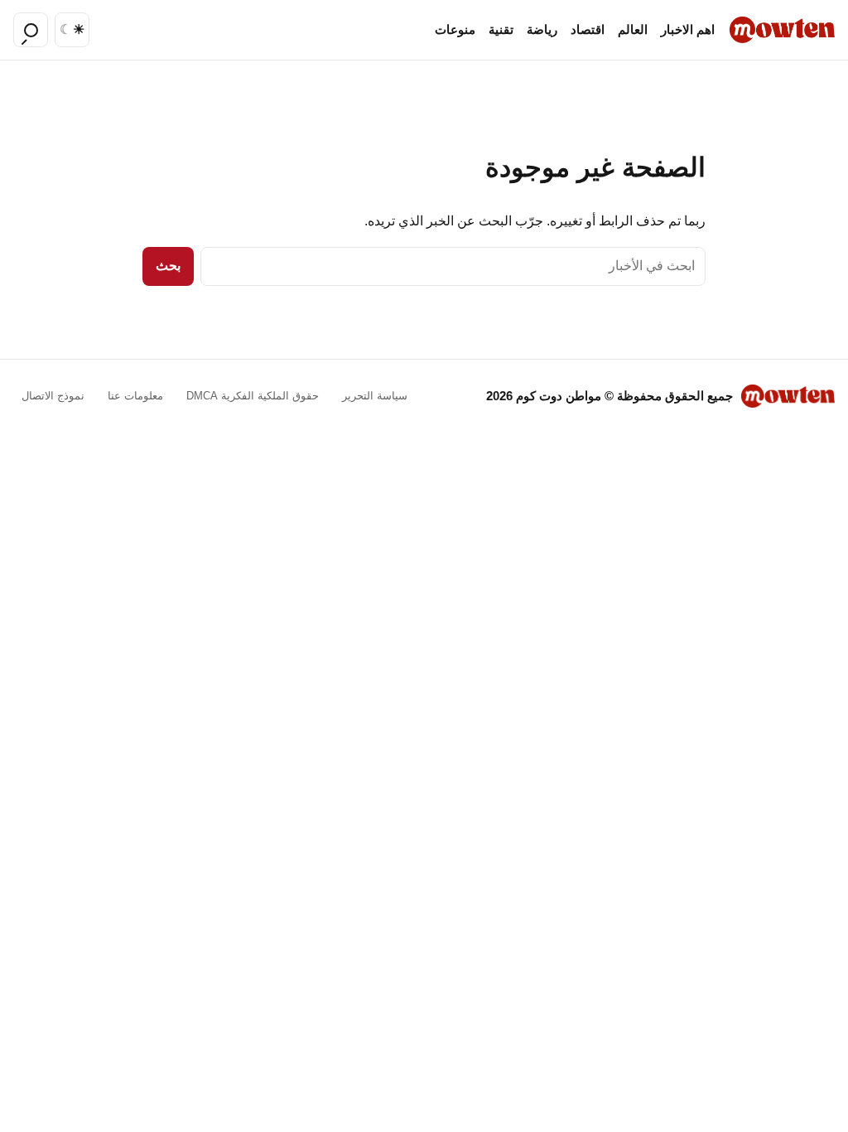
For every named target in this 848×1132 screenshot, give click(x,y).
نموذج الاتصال (53, 395)
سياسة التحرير (374, 395)
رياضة (542, 29)
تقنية (501, 29)
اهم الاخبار (688, 29)
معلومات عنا (135, 395)
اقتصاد (588, 29)
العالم (633, 29)
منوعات (455, 29)
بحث (168, 266)
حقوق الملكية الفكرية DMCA (252, 395)
